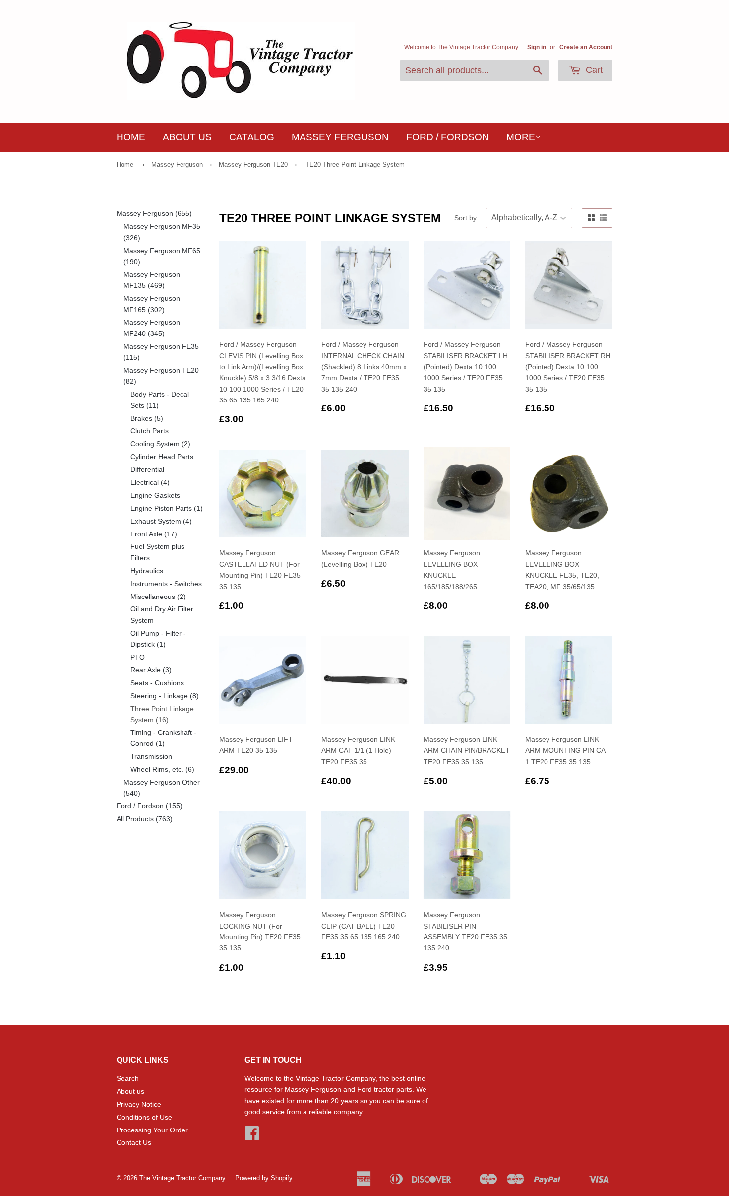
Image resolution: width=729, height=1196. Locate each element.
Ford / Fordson (447, 137)
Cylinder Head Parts (161, 457)
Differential (147, 469)
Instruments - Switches (166, 584)
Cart (593, 70)
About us (187, 137)
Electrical (150, 482)
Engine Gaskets (155, 495)
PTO (137, 657)
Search (128, 1078)
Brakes (146, 418)
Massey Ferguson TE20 (253, 164)
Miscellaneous (158, 596)
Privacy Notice (139, 1104)
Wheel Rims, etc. (162, 769)
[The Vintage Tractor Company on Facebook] (251, 1136)
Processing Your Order (152, 1130)
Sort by (465, 218)
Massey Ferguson (340, 137)
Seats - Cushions (157, 683)
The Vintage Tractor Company (182, 1178)
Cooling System (160, 444)
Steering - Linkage (164, 696)
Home (131, 137)
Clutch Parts (149, 431)
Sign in (536, 47)
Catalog (251, 137)
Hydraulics (146, 571)
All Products (145, 819)
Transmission (151, 756)
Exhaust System (161, 521)
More (520, 137)
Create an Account (585, 47)
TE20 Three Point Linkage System (355, 164)
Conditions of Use (144, 1117)
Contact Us (134, 1142)
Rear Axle (151, 670)
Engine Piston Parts (166, 508)
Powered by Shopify (264, 1178)
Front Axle (153, 534)
